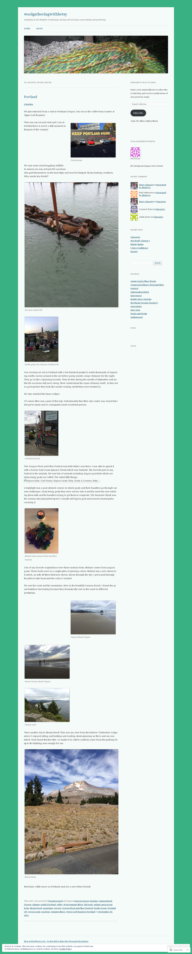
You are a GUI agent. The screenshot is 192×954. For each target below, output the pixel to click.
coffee (60, 904)
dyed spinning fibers (73, 904)
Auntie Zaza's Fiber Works (143, 281)
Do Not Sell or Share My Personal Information (67, 941)
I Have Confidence (139, 248)
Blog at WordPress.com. (35, 941)
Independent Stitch (139, 292)
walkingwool (136, 317)
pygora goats (34, 912)
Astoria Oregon (81, 901)
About (39, 29)
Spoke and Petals (138, 314)
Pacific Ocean (100, 908)
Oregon (57, 908)
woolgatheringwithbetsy (45, 14)
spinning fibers (58, 912)
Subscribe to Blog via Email (143, 83)
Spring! (134, 251)
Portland (30, 97)
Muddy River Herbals (140, 299)
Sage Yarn (135, 310)
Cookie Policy (65, 949)
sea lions (45, 912)
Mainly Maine (137, 244)
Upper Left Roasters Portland (80, 912)
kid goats (88, 904)
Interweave (136, 296)
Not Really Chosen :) (140, 241)
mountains (48, 908)
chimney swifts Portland (44, 904)
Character (161, 201)
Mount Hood (36, 908)
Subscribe (138, 113)
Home (27, 29)
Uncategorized (55, 901)
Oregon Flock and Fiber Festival (77, 908)
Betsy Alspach (146, 185)
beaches (94, 901)
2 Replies (28, 104)
